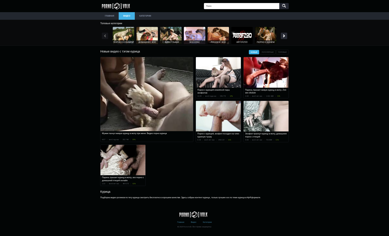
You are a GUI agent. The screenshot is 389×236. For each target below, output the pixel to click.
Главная (180, 222)
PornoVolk (117, 6)
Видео (193, 222)
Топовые (282, 52)
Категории (207, 222)
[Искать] (284, 6)
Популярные (268, 52)
